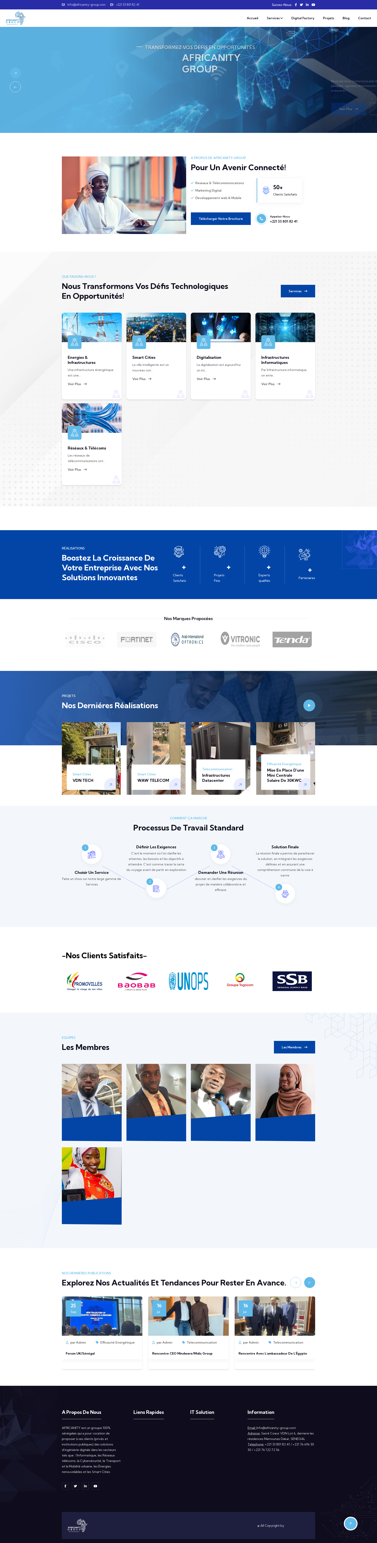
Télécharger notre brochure (221, 219)
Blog (346, 18)
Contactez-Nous (122, 109)
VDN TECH (83, 780)
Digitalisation (209, 357)
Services (273, 18)
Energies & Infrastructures (81, 360)
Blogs (140, 1453)
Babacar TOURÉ (221, 1126)
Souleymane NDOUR (91, 1126)
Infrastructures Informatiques (275, 360)
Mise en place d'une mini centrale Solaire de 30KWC (285, 775)
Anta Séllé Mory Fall (92, 1209)
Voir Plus (77, 109)
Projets (328, 18)
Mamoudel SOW (156, 1126)
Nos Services (146, 1436)
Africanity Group (297, 1525)
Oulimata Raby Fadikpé (285, 1126)
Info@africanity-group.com (86, 4)
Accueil (252, 18)
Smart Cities (143, 357)
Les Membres (292, 1047)
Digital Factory (302, 18)
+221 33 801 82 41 (127, 4)
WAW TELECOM (153, 780)
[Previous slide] (15, 86)
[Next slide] (15, 72)
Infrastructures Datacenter (216, 778)
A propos (143, 1428)
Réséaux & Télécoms (87, 448)
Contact (364, 18)
